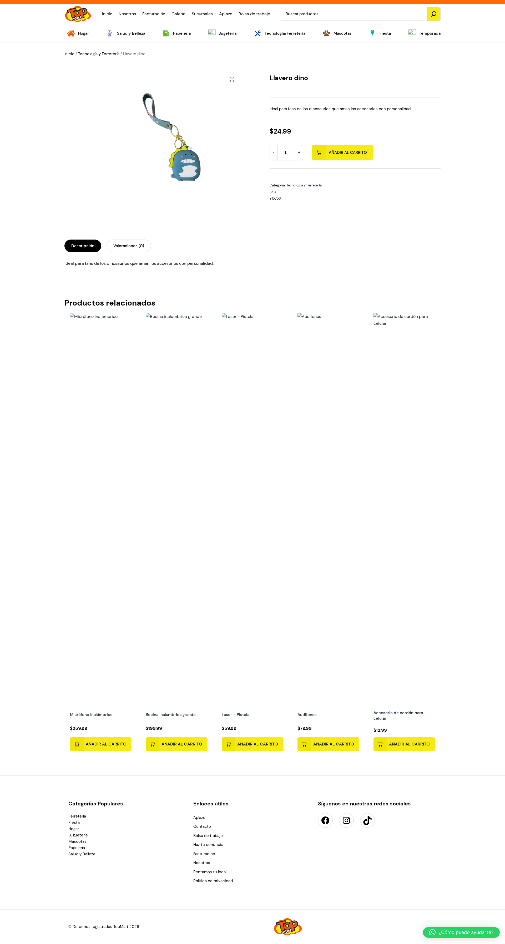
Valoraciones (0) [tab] (128, 245)
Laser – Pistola (235, 714)
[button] (232, 79)
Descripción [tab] (82, 245)
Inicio (69, 54)
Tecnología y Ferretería (98, 54)
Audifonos (307, 714)
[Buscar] (433, 14)
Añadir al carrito (348, 152)
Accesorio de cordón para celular (398, 715)
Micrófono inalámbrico (91, 714)
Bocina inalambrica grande (171, 714)
